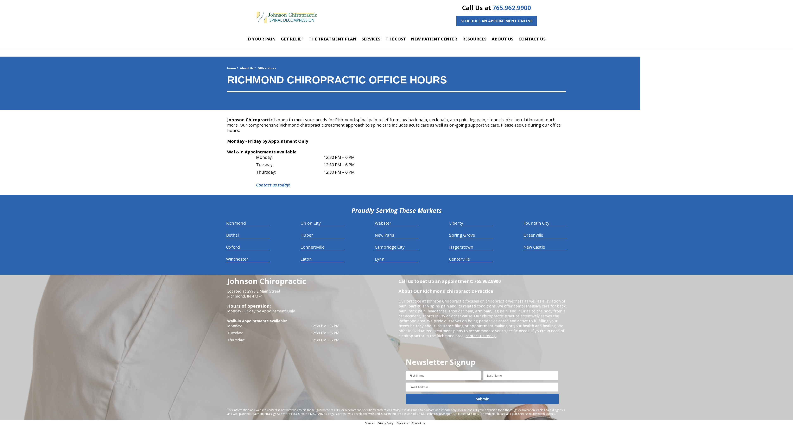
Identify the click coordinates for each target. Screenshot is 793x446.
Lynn (380, 259)
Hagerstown (461, 247)
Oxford (233, 247)
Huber (306, 235)
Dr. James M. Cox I (465, 414)
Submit (482, 398)
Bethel (232, 235)
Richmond (236, 223)
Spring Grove (462, 235)
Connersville (312, 247)
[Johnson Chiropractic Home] (287, 17)
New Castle (534, 247)
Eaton (306, 259)
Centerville (459, 259)
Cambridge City (390, 247)
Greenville (533, 235)
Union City (310, 223)
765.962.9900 (512, 8)
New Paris (384, 235)
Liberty (456, 223)
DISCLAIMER (318, 414)
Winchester (237, 259)
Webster (383, 223)
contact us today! (480, 335)
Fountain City (536, 223)
